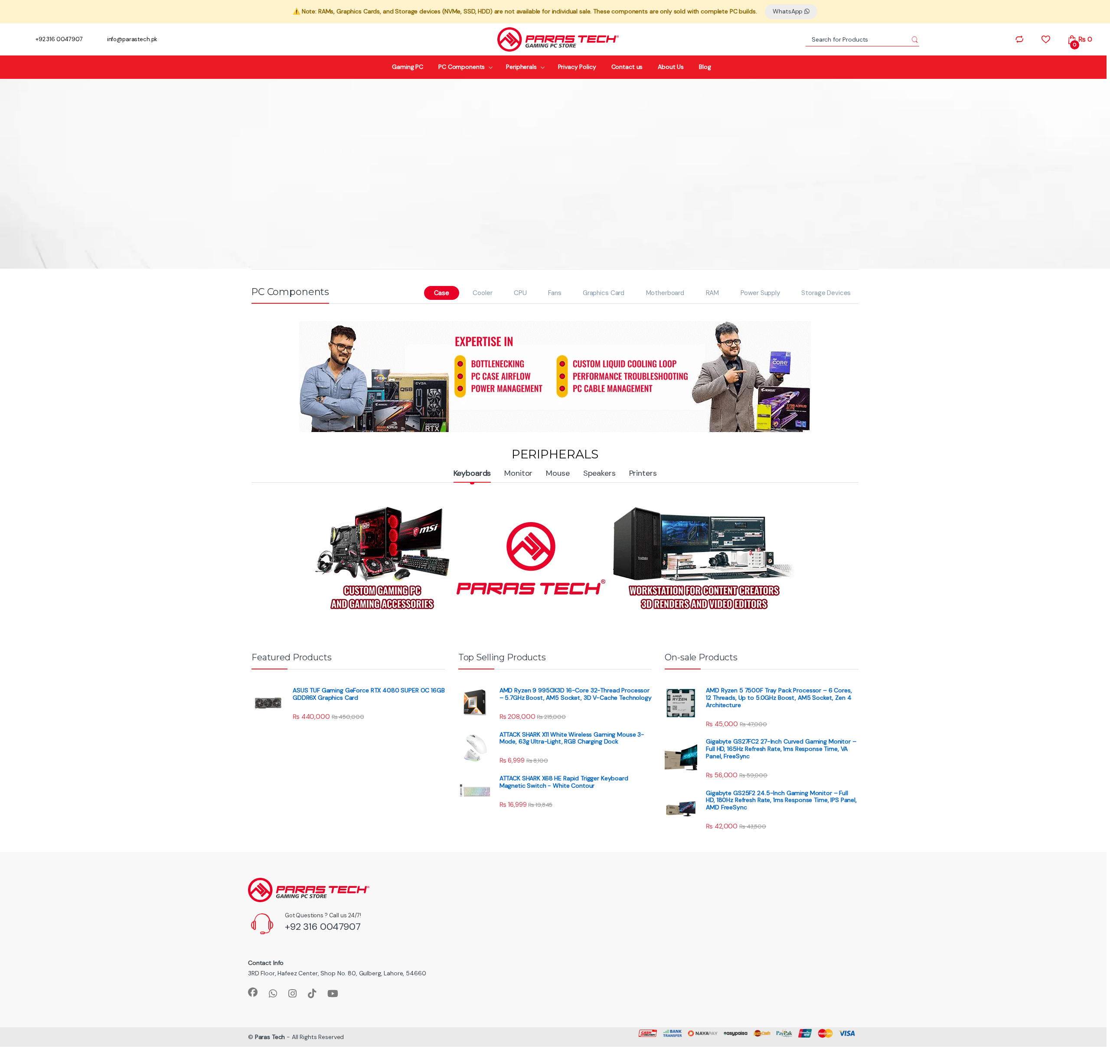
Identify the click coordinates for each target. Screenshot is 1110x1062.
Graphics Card (603, 293)
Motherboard (665, 293)
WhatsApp (788, 11)
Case (441, 293)
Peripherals (521, 67)
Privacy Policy (577, 67)
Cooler (482, 293)
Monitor (518, 473)
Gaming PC (407, 67)
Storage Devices (826, 293)
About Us (671, 67)
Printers (643, 473)
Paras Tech (270, 1037)
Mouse (557, 473)
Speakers (599, 473)
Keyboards (472, 473)
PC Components (461, 67)
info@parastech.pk (132, 39)
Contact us (627, 67)
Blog (705, 67)
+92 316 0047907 (59, 39)
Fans (554, 293)
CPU (520, 293)
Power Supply (760, 293)
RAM (712, 293)
